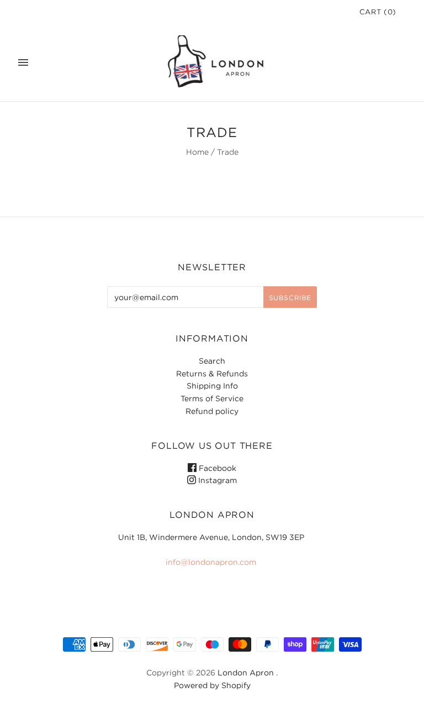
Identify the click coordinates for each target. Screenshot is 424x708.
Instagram (216, 480)
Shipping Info (212, 385)
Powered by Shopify (212, 685)
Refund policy (212, 411)
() (377, 11)
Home (197, 152)
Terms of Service (212, 398)
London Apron (246, 672)
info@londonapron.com (211, 562)
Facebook (216, 468)
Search (212, 360)
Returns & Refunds (212, 373)
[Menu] (23, 62)
